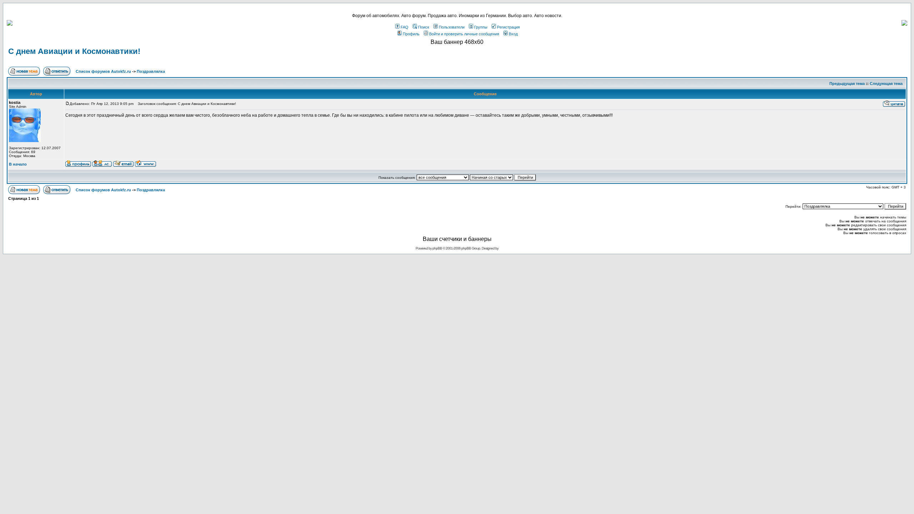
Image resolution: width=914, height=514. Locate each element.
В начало (18, 164)
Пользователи (451, 27)
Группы (480, 27)
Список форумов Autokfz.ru (103, 71)
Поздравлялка (151, 71)
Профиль (411, 34)
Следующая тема (886, 83)
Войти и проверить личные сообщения (464, 34)
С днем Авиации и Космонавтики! (74, 51)
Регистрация (508, 27)
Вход (513, 34)
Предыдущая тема (847, 83)
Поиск (423, 27)
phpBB (437, 248)
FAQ (404, 27)
